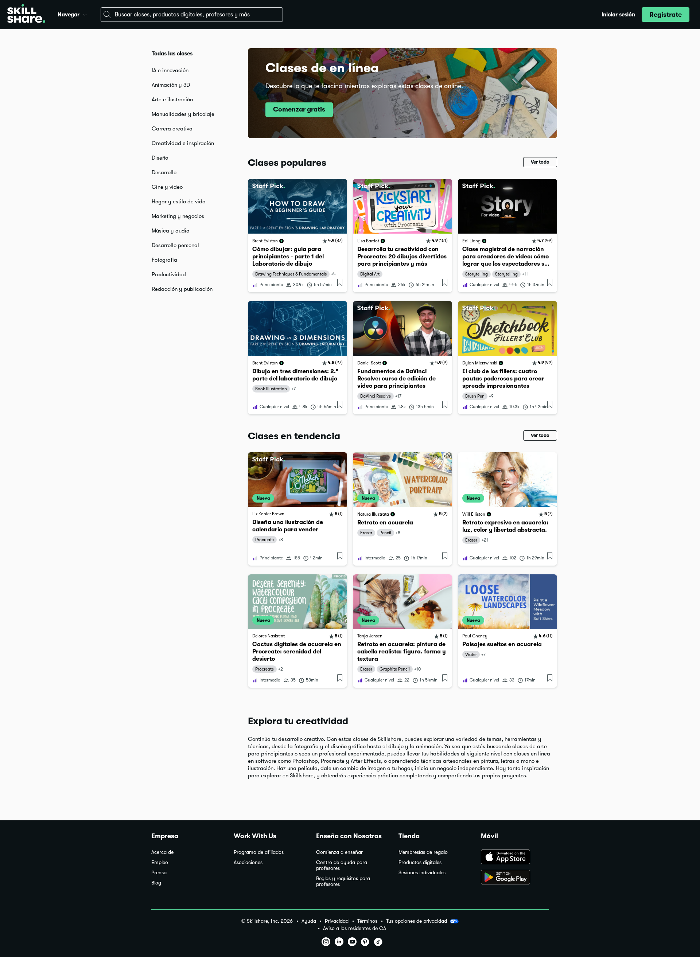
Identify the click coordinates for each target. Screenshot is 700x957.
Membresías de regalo (423, 852)
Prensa (159, 872)
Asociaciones (248, 862)
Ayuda (309, 921)
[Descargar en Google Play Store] (515, 878)
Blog (156, 883)
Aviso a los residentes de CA (354, 928)
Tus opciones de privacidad (416, 921)
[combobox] (192, 14)
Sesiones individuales (422, 872)
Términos (367, 921)
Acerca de (162, 852)
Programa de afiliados (259, 852)
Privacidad (337, 921)
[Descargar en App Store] (515, 857)
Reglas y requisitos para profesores (343, 881)
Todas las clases (172, 53)
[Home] (26, 14)
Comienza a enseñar (339, 852)
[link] (297, 235)
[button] (85, 14)
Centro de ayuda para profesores (341, 865)
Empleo (159, 862)
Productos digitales (420, 862)
